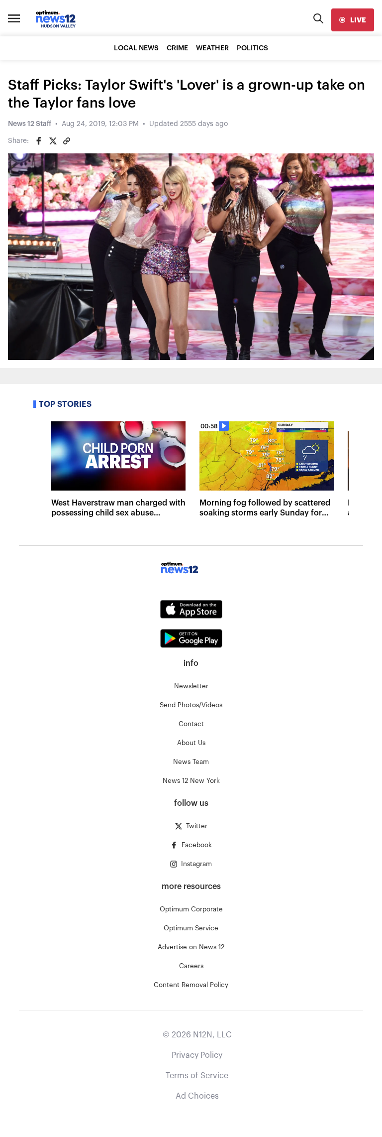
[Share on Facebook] (39, 141)
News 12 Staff (29, 124)
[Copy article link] (67, 141)
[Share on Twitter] (53, 141)
